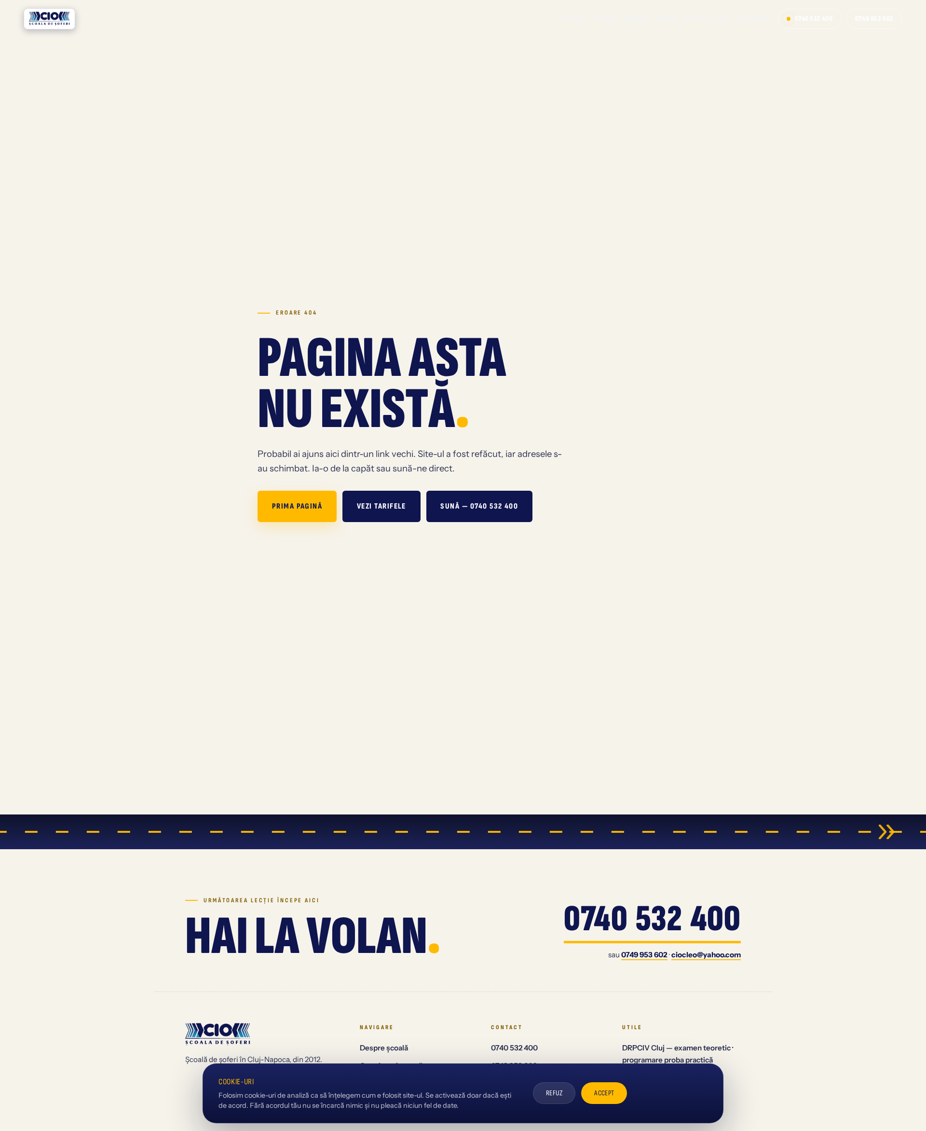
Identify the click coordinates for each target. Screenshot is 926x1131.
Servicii (636, 18)
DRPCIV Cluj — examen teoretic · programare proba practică (677, 1053)
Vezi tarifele (381, 506)
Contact (752, 18)
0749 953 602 (874, 18)
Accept (604, 1093)
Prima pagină (297, 506)
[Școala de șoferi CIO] (49, 18)
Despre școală (384, 1047)
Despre (574, 18)
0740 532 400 (813, 18)
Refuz (554, 1093)
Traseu (605, 18)
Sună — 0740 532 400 (479, 506)
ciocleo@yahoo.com (706, 954)
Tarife (690, 18)
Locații (719, 18)
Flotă (665, 18)
